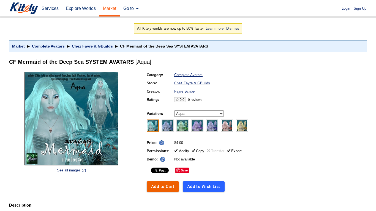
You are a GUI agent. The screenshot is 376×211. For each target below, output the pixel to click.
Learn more (215, 28)
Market (18, 46)
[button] (161, 142)
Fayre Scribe (184, 91)
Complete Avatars (48, 46)
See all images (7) (71, 170)
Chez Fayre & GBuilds (92, 46)
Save (184, 170)
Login (346, 8)
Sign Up (360, 8)
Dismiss (232, 28)
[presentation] (160, 141)
